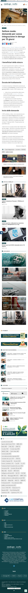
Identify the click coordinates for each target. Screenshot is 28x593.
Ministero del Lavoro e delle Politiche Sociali (13, 538)
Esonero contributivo (7, 463)
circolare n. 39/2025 (20, 149)
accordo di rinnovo (7, 441)
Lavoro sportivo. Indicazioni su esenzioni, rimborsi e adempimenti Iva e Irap (13, 223)
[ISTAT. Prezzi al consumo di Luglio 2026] (5, 414)
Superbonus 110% (16, 492)
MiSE (4, 480)
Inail (5, 523)
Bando (4, 446)
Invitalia (5, 536)
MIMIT (23, 475)
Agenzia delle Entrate (8, 444)
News (5, 259)
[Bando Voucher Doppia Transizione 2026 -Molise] (5, 409)
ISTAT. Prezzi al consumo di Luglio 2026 (13, 305)
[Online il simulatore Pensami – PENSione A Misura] (14, 190)
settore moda (9, 152)
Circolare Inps (14, 449)
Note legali (6, 513)
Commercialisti (6, 453)
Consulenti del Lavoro (8, 458)
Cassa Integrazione (9, 149)
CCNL (11, 446)
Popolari (15, 393)
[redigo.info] (10, 5)
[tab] (5, 393)
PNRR (23, 480)
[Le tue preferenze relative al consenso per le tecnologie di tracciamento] (25, 591)
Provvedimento (17, 482)
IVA (23, 473)
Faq (17, 463)
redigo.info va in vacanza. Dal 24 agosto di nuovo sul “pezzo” (13, 262)
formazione (5, 468)
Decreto (17, 461)
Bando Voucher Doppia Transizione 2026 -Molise (11, 291)
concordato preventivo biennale (10, 456)
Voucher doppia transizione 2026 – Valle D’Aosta (14, 276)
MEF (4, 475)
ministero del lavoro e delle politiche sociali (13, 478)
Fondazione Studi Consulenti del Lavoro (12, 466)
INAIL (4, 470)
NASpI (10, 480)
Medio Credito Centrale (9, 537)
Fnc (23, 463)
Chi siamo (6, 510)
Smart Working (14, 490)
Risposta (5, 490)
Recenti (6, 393)
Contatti (6, 511)
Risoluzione (16, 487)
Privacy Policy (11, 588)
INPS (3, 152)
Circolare (5, 449)
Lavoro (5, 25)
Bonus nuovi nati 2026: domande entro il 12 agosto (13, 245)
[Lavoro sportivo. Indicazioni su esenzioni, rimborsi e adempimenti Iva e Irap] (14, 212)
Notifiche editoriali (8, 514)
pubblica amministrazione (9, 485)
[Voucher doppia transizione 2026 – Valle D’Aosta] (5, 404)
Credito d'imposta (7, 461)
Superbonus (5, 492)
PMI (17, 480)
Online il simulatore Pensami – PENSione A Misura (13, 201)
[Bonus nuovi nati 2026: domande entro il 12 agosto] (14, 234)
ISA (17, 473)
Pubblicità (6, 515)
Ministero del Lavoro (8, 524)
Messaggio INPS (13, 475)
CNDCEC (5, 451)
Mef (5, 525)
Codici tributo (14, 451)
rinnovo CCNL (6, 487)
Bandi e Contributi (8, 273)
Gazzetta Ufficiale (16, 468)
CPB (18, 458)
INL (10, 470)
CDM (18, 446)
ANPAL (19, 444)
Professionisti (6, 482)
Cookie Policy (17, 588)
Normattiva (6, 534)
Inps (5, 522)
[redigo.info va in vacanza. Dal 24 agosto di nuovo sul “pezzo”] (5, 398)
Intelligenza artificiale (8, 473)
